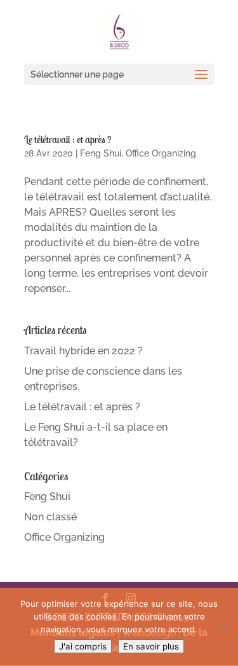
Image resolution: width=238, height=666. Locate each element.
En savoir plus (151, 646)
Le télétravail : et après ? (68, 139)
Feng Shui (100, 153)
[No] (222, 627)
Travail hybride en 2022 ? (83, 351)
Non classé (50, 517)
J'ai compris (83, 646)
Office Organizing (161, 153)
